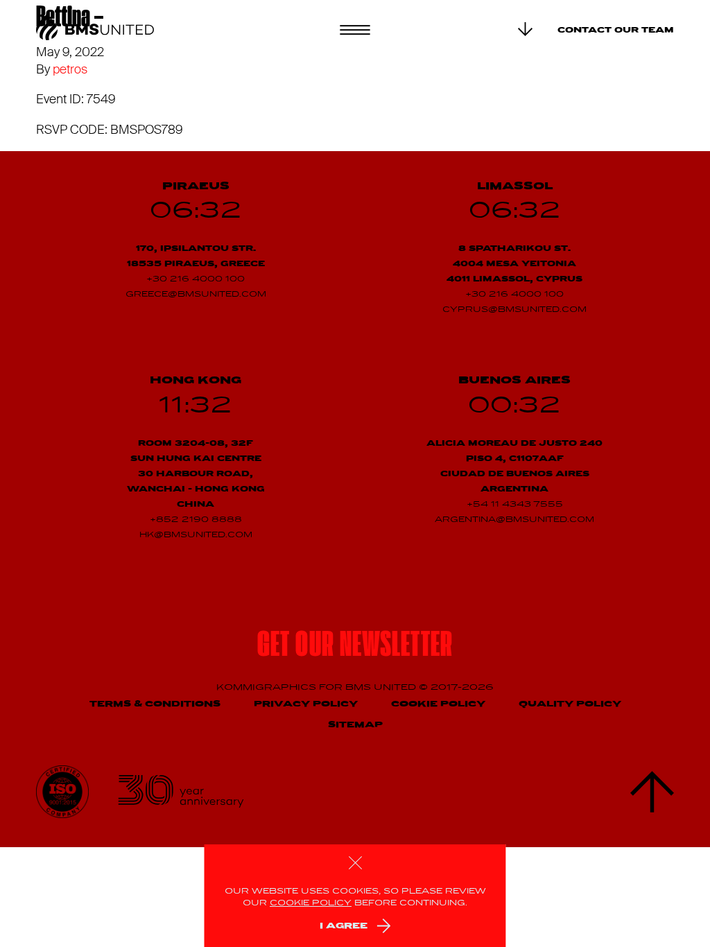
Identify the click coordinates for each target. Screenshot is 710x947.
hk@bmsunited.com (195, 535)
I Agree (343, 925)
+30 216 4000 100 (195, 279)
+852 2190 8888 (196, 520)
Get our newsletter (355, 646)
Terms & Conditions (154, 704)
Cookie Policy (438, 704)
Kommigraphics (267, 687)
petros (70, 69)
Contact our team (615, 30)
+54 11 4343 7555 (515, 505)
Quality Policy (570, 704)
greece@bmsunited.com (195, 294)
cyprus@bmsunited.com (514, 310)
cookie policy (311, 903)
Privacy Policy (306, 704)
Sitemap (355, 724)
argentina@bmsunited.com (514, 520)
